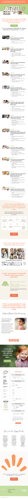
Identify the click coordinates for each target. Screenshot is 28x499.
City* (13, 395)
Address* (13, 393)
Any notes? (13, 400)
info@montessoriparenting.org (11, 489)
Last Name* (13, 392)
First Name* (13, 390)
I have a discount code (14, 414)
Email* (13, 383)
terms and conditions (18, 416)
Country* (13, 398)
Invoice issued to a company (19, 387)
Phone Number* (13, 385)
